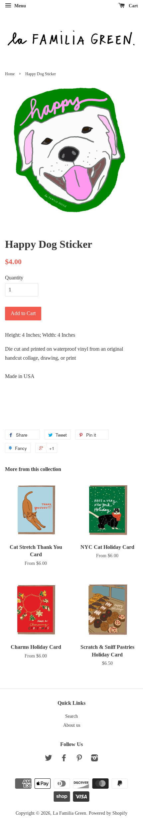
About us (71, 725)
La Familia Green (69, 813)
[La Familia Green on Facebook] (64, 759)
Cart (132, 5)
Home (10, 74)
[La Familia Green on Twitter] (48, 759)
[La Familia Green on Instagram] (94, 759)
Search (71, 716)
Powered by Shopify (108, 813)
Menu (19, 5)
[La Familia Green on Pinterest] (79, 759)
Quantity (14, 277)
